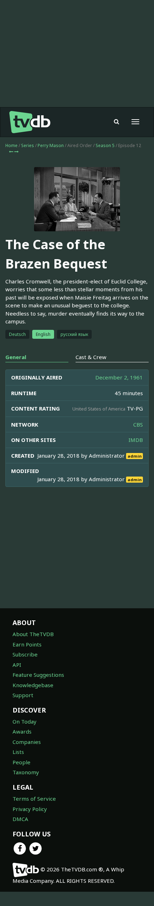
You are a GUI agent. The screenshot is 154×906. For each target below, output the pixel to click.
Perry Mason (51, 145)
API (17, 664)
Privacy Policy (30, 808)
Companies (27, 741)
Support (23, 695)
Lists (18, 751)
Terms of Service (34, 798)
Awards (22, 731)
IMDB (136, 439)
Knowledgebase (33, 685)
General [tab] (15, 357)
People (21, 762)
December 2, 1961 (119, 377)
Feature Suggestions (38, 674)
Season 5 (105, 145)
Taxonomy (26, 772)
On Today (25, 721)
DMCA (20, 818)
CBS (138, 424)
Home (11, 145)
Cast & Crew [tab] (91, 357)
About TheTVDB (33, 634)
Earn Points (27, 644)
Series (27, 145)
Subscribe (25, 654)
